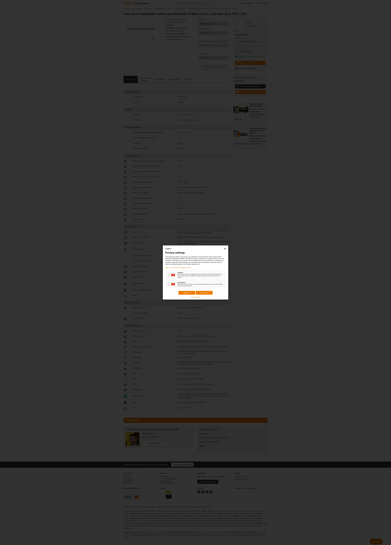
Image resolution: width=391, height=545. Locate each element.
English (168, 249)
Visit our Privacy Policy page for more (177, 267)
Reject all (187, 293)
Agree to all (204, 293)
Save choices (195, 297)
